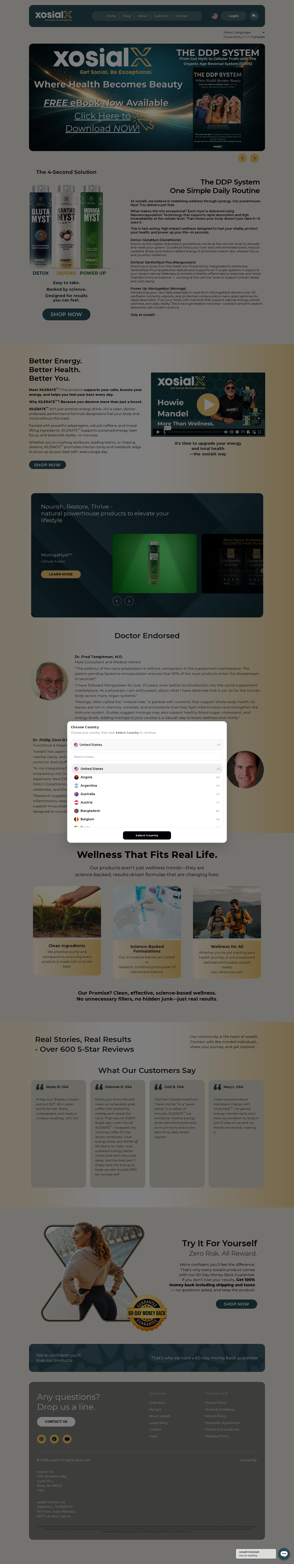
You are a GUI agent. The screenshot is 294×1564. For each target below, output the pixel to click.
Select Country (147, 835)
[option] (147, 769)
